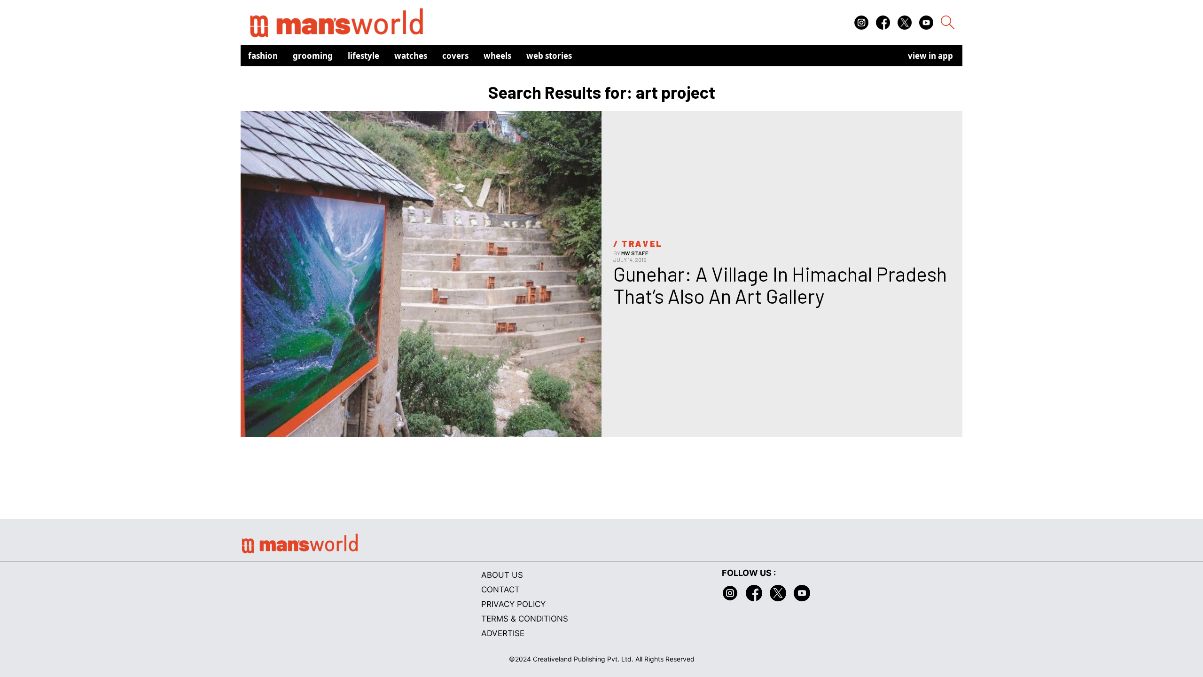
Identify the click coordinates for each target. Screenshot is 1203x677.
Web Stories (549, 55)
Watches (410, 55)
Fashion (263, 55)
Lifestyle (363, 55)
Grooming (313, 55)
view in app (930, 55)
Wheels (497, 55)
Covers (455, 55)
